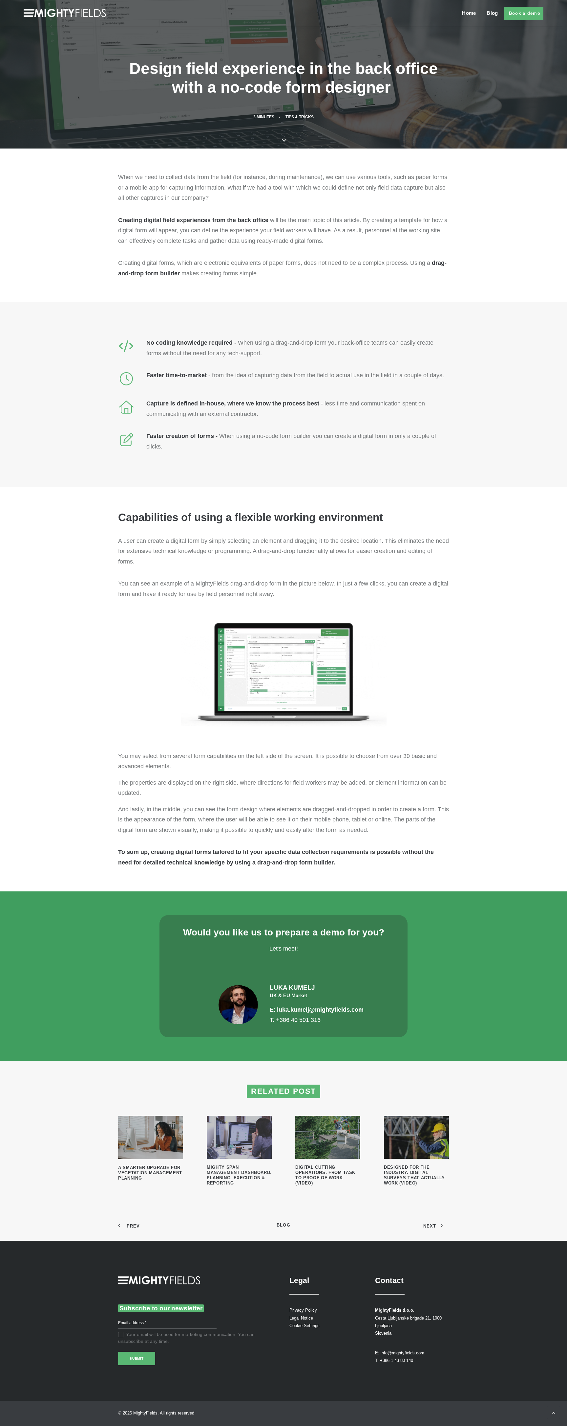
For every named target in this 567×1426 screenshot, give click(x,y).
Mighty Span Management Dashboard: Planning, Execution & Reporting (239, 1175)
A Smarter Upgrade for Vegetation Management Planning (150, 1173)
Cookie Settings (304, 1325)
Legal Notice (301, 1318)
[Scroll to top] (553, 1412)
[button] (150, 1137)
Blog (492, 13)
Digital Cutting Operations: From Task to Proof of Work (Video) (325, 1175)
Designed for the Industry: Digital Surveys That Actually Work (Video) (414, 1175)
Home (469, 13)
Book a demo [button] (524, 13)
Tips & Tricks (299, 117)
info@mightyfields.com (402, 1352)
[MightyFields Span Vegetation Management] (65, 13)
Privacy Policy (303, 1310)
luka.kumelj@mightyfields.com (320, 1009)
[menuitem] (471, 13)
